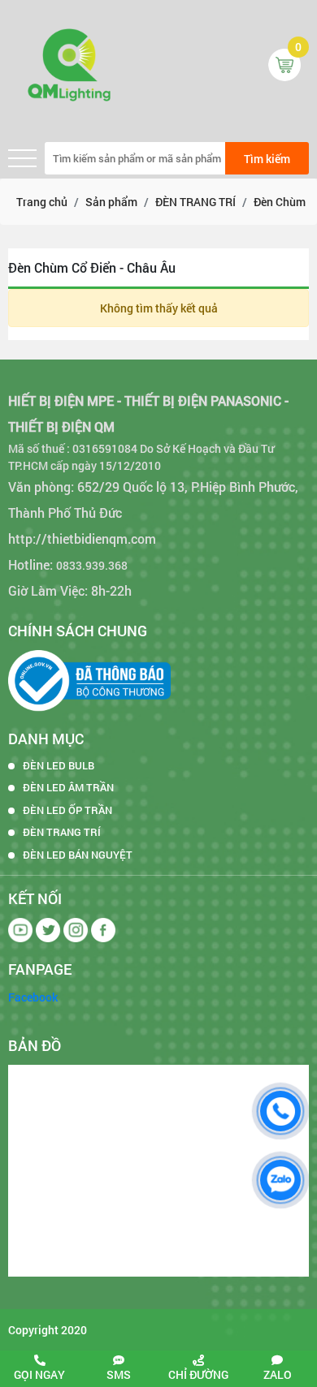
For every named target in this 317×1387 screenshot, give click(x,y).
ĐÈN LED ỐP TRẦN (67, 810)
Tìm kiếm (267, 158)
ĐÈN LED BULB (58, 765)
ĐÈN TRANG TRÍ (62, 832)
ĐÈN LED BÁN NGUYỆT (77, 854)
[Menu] (22, 158)
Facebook (33, 997)
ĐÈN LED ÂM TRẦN (68, 787)
